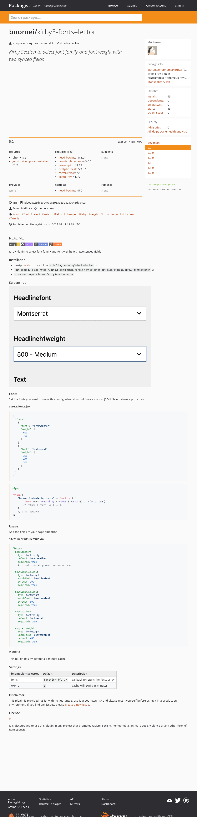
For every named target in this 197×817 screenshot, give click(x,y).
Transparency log (159, 82)
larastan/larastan (70, 161)
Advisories (154, 127)
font (26, 214)
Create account (156, 5)
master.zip (29, 265)
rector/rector (67, 173)
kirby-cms (128, 214)
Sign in (179, 5)
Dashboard (108, 804)
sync (17, 214)
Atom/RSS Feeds (18, 807)
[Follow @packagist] (178, 800)
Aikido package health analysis (167, 131)
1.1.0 (151, 168)
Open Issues (156, 112)
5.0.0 (151, 152)
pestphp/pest (67, 169)
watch (47, 214)
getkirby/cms (67, 157)
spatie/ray (65, 177)
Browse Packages (50, 804)
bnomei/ (23, 31)
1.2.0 (151, 158)
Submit (132, 5)
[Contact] (169, 800)
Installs (152, 96)
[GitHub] (186, 800)
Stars (151, 108)
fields (58, 214)
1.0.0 (151, 173)
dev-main (154, 142)
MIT (11, 718)
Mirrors (75, 804)
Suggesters (155, 104)
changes (71, 214)
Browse (113, 5)
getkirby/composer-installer (30, 161)
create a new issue (77, 704)
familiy (15, 218)
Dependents (155, 100)
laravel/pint (66, 165)
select (36, 214)
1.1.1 (151, 163)
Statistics (45, 799)
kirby (83, 214)
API (72, 799)
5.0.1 (151, 147)
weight (94, 214)
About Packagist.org (16, 800)
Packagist (19, 5)
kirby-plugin (110, 214)
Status (105, 799)
